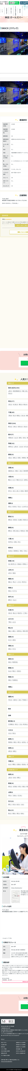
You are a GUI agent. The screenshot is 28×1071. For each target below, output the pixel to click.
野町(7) (10, 804)
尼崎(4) (22, 491)
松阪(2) (15, 542)
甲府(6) (10, 795)
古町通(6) (15, 786)
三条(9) (21, 471)
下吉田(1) (14, 795)
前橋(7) (19, 457)
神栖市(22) (10, 446)
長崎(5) (15, 742)
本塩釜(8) (19, 564)
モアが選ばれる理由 (15, 11)
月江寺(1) (20, 795)
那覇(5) (14, 764)
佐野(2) (20, 437)
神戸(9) (10, 491)
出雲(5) (14, 640)
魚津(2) (22, 813)
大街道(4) (19, 671)
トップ (2, 11)
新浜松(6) (23, 530)
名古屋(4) (20, 519)
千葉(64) (10, 415)
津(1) (19, 542)
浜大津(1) (14, 506)
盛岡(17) (10, 600)
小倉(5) (20, 700)
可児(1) (25, 550)
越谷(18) (25, 404)
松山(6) (10, 671)
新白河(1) (24, 582)
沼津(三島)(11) (16, 530)
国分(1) (16, 724)
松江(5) (10, 640)
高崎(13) (15, 457)
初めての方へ (11, 11)
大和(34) (25, 426)
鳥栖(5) (14, 751)
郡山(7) (14, 582)
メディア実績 (3, 1049)
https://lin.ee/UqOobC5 (13, 1035)
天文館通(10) (11, 724)
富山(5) (10, 813)
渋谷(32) (10, 393)
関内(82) (10, 426)
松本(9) (14, 777)
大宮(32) (10, 404)
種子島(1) (25, 724)
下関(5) (10, 622)
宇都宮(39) (10, 437)
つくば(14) (21, 446)
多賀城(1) (24, 564)
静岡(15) (10, 530)
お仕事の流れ (6, 11)
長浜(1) (10, 506)
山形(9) (10, 573)
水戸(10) (26, 446)
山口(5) (14, 622)
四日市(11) (10, 542)
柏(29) (14, 415)
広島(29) (10, 613)
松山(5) (10, 764)
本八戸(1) (14, 591)
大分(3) (10, 733)
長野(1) (19, 777)
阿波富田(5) (15, 680)
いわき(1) (19, 582)
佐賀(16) (10, 751)
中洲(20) (10, 700)
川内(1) (21, 724)
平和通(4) (24, 700)
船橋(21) (19, 415)
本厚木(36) (20, 426)
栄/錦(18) (15, 519)
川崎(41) (15, 426)
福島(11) (10, 582)
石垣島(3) (19, 764)
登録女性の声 (4, 1053)
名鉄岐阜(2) (16, 550)
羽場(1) (21, 550)
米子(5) (14, 649)
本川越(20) (15, 404)
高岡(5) (14, 813)
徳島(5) (10, 680)
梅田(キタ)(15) (19, 480)
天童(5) (14, 573)
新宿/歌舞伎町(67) (17, 391)
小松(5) (22, 804)
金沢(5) (18, 804)
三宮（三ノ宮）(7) (16, 491)
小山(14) (16, 437)
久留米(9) (15, 700)
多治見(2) (10, 550)
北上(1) (14, 600)
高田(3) (24, 786)
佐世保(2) (24, 742)
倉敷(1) (14, 631)
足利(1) (24, 437)
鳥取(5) (10, 649)
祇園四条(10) (11, 471)
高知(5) (10, 662)
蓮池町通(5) (15, 662)
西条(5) (14, 671)
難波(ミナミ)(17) (12, 480)
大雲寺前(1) (19, 631)
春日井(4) (25, 519)
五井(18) (23, 415)
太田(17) (10, 457)
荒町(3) (18, 813)
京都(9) (16, 471)
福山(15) (15, 613)
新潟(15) (10, 786)
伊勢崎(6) (24, 457)
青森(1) (10, 591)
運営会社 (19, 11)
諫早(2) (19, 742)
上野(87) (10, 391)
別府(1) (14, 733)
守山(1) (19, 506)
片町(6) (14, 804)
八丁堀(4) (25, 613)
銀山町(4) (20, 613)
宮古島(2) (24, 764)
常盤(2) (10, 631)
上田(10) (10, 777)
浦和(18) (21, 404)
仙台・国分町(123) (12, 564)
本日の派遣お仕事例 (5, 1051)
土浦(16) (16, 446)
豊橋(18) (10, 519)
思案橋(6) (10, 742)
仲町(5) (20, 786)
